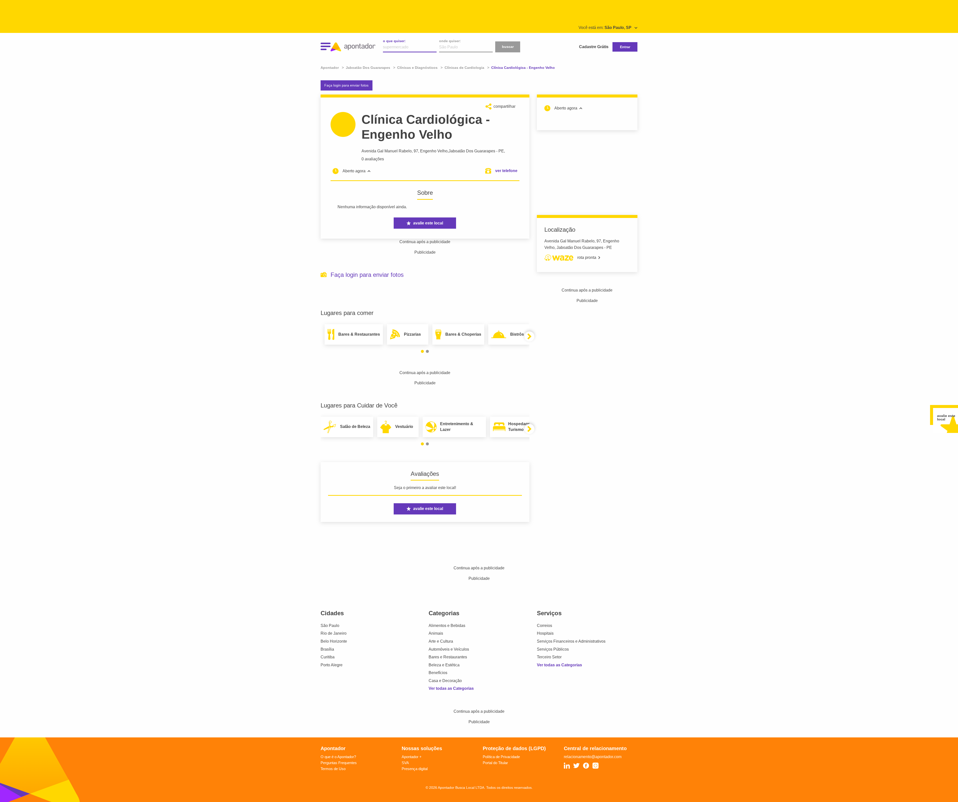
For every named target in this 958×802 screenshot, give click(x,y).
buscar (508, 47)
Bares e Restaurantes (448, 657)
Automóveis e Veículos (449, 649)
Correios (544, 625)
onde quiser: (450, 41)
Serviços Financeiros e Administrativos (571, 641)
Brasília (327, 649)
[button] (422, 351)
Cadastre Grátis (593, 47)
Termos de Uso (333, 769)
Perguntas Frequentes (339, 763)
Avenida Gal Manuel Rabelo (386, 151)
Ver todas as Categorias (451, 688)
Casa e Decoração (445, 681)
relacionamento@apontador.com (592, 757)
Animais (436, 633)
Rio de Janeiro (334, 633)
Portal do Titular (495, 763)
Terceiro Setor (549, 657)
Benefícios (438, 673)
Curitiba (328, 657)
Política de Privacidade (501, 757)
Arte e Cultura (441, 641)
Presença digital (415, 769)
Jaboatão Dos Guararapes (472, 151)
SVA (405, 763)
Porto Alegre (332, 665)
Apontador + (412, 757)
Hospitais (545, 633)
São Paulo (330, 625)
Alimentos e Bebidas (447, 625)
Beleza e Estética (444, 665)
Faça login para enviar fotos (346, 85)
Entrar (625, 47)
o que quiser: (394, 41)
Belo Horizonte (334, 641)
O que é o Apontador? (338, 757)
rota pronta (586, 257)
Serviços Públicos (553, 649)
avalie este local (428, 223)
